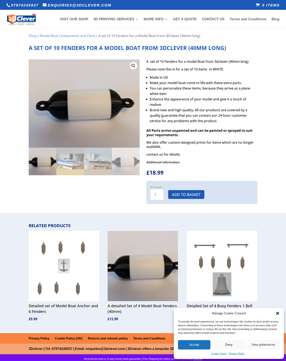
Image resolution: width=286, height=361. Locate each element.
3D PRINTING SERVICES (113, 19)
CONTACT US (213, 19)
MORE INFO (154, 19)
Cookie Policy (219, 353)
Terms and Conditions (248, 19)
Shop (33, 35)
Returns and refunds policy (108, 338)
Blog (275, 19)
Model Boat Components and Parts (67, 35)
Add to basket (186, 194)
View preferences (263, 344)
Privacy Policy (237, 353)
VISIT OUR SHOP (74, 19)
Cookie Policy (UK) (68, 338)
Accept (194, 344)
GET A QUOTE (185, 19)
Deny (229, 344)
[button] (278, 313)
